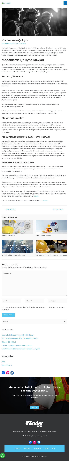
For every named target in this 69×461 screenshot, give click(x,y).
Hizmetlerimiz (7, 365)
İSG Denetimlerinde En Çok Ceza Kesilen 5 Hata (20, 338)
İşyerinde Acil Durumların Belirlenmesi (13, 255)
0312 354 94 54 (26, 436)
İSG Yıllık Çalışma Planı (8, 235)
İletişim (47, 448)
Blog (24, 43)
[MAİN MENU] (65, 3)
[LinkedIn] (12, 373)
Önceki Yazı (9, 209)
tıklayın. (36, 196)
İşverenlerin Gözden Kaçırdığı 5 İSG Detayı (18, 335)
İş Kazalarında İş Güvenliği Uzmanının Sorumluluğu (51, 255)
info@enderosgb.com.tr (39, 436)
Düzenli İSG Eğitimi (9, 342)
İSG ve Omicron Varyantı (43, 235)
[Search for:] (34, 321)
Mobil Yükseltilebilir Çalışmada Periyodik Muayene (21, 349)
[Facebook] (3, 372)
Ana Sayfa (17, 448)
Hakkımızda (27, 448)
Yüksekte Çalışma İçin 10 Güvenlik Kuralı (17, 345)
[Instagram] (7, 372)
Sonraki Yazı (59, 209)
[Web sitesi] (57, 301)
